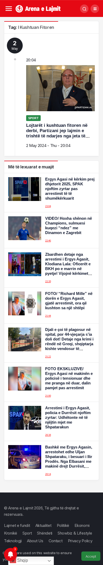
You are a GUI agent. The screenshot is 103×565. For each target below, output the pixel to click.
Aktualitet (43, 525)
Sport (27, 533)
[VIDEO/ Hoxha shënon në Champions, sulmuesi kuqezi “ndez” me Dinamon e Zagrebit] (51, 230)
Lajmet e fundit (17, 525)
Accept (91, 556)
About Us (35, 540)
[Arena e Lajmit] (38, 8)
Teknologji (13, 540)
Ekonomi (82, 525)
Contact (56, 540)
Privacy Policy (80, 540)
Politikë (63, 525)
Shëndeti (44, 533)
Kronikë (10, 533)
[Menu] (8, 9)
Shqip (22, 560)
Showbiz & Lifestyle (75, 533)
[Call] (84, 9)
